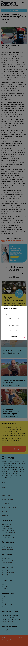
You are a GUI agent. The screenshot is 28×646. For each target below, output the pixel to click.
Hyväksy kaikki (14, 326)
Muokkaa (14, 336)
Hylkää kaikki (14, 331)
